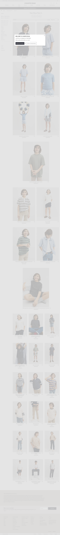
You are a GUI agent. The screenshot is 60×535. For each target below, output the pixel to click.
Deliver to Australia (20, 43)
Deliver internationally (31, 43)
